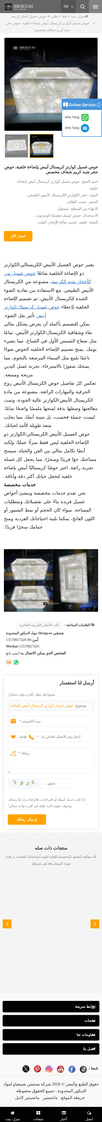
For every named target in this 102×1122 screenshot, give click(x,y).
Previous (7, 923)
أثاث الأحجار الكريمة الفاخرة (39, 625)
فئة (64, 16)
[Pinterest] (37, 1069)
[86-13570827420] (16, 662)
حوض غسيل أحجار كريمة (29, 16)
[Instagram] (49, 1069)
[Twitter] (26, 1069)
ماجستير (50, 1097)
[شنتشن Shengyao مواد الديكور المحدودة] (19, 6)
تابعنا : (93, 1068)
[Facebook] (72, 1069)
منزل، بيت (78, 16)
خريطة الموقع (73, 1097)
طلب (54, 16)
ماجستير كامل (27, 1097)
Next (94, 923)
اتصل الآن (18, 236)
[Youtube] (60, 1069)
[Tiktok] (83, 1069)
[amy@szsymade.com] (9, 662)
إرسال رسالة (27, 819)
